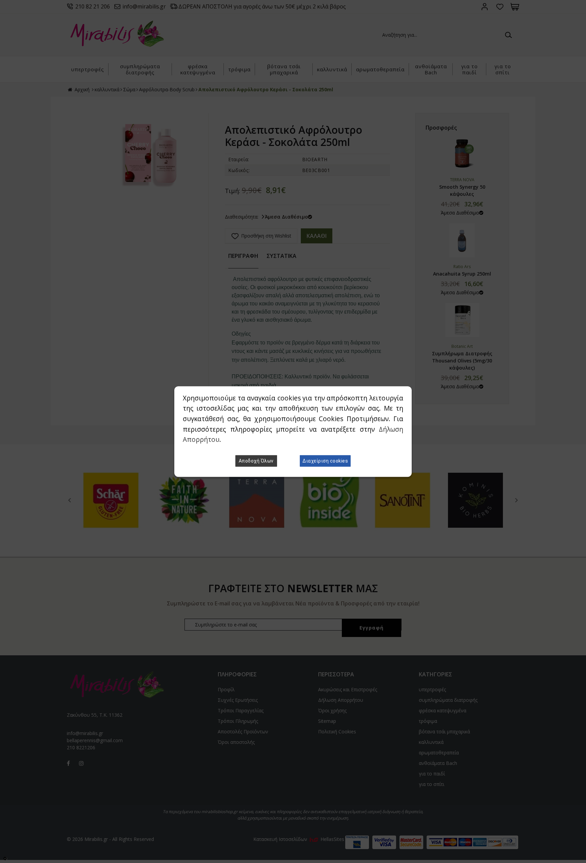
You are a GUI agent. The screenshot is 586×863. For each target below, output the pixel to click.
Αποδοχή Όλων (256, 461)
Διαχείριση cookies (325, 461)
